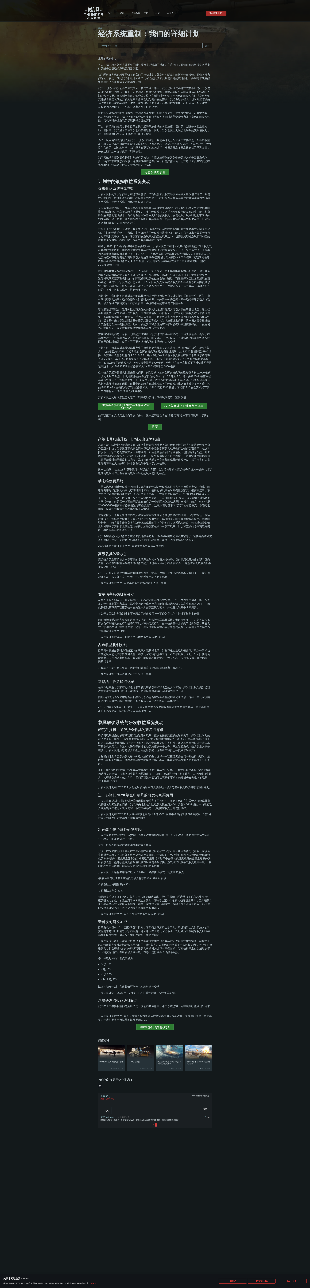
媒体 (122, 13)
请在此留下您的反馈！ (155, 1027)
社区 (157, 13)
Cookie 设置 (291, 1281)
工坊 (146, 13)
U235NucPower (107, 1117)
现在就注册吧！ (216, 13)
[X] (100, 1086)
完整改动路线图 (155, 172)
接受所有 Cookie (262, 1281)
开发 (207, 45)
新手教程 (136, 13)
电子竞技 (171, 13)
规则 (205, 1109)
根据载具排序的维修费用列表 (183, 406)
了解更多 (92, 1283)
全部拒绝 (233, 1281)
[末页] (183, 1125)
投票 (155, 426)
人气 (106, 1111)
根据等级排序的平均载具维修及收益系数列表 (126, 406)
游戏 (110, 13)
